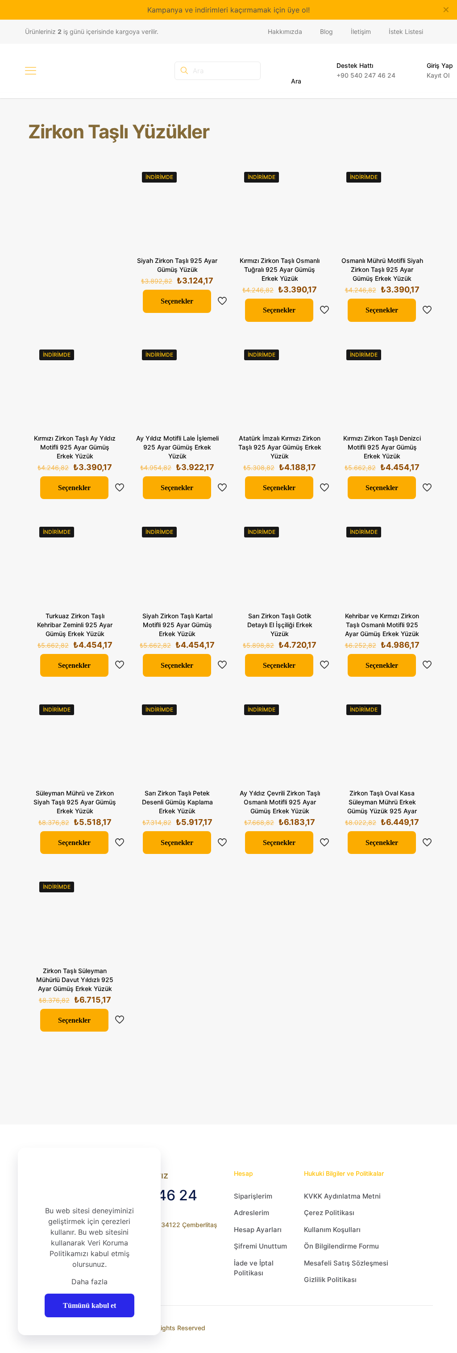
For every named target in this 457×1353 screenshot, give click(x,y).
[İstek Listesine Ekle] (207, 197)
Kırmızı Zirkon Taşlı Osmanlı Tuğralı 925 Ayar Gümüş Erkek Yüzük (280, 269)
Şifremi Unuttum (260, 1246)
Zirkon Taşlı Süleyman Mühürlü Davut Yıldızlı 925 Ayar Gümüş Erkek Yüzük (74, 979)
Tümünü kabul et (89, 1305)
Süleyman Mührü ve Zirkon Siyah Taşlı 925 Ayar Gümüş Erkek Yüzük (74, 802)
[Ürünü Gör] (207, 178)
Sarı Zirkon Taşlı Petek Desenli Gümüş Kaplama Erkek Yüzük (177, 802)
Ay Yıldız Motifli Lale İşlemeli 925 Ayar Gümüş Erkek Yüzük (177, 447)
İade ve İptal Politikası (254, 1268)
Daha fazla (89, 1281)
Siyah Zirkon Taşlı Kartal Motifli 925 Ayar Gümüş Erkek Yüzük (177, 624)
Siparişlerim (253, 1196)
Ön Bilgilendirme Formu (341, 1246)
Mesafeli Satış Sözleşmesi (346, 1263)
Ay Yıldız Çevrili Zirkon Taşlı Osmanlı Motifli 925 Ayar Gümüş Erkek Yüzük (280, 802)
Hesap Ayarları (258, 1229)
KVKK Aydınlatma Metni (342, 1196)
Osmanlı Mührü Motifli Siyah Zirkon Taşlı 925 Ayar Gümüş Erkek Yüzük (382, 269)
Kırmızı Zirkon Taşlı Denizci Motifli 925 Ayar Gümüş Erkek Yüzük (382, 447)
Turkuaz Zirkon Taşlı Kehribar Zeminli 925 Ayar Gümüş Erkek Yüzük (74, 624)
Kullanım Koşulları (332, 1229)
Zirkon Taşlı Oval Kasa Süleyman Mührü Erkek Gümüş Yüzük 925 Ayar (382, 802)
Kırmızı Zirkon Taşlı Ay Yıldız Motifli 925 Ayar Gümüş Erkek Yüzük (75, 447)
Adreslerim (251, 1212)
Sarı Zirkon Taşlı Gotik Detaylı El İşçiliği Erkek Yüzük (279, 624)
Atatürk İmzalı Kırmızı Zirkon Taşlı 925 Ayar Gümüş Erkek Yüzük (279, 447)
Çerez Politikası (329, 1212)
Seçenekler (177, 301)
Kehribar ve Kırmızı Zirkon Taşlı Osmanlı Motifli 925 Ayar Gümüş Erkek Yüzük (382, 624)
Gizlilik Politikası (330, 1279)
